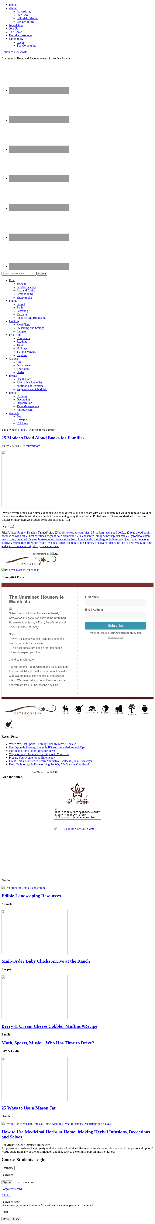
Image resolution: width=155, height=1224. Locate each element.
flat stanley (122, 536)
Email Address (94, 609)
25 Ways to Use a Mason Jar (29, 1108)
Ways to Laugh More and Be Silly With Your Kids (39, 754)
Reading (32, 532)
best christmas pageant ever (45, 536)
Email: (6, 1211)
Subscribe (115, 625)
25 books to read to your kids (72, 532)
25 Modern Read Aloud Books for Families (43, 437)
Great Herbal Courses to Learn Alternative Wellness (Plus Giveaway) (50, 761)
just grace (130, 539)
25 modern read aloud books (108, 532)
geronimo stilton (140, 536)
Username (8, 1167)
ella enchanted (85, 536)
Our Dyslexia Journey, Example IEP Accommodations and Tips (47, 747)
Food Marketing (39, 554)
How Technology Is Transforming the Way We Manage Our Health (49, 764)
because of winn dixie (15, 536)
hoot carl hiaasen (27, 539)
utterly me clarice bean (46, 546)
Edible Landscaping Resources (31, 895)
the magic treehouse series (49, 542)
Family (21, 532)
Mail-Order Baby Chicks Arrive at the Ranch (46, 961)
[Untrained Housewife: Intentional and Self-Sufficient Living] (77, 805)
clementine (69, 536)
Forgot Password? (12, 1188)
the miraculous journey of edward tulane (91, 542)
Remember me (26, 1182)
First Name (92, 597)
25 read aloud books (138, 532)
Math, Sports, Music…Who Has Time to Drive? (48, 1042)
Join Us (6, 1195)
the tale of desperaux (128, 542)
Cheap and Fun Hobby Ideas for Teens (32, 750)
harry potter (8, 539)
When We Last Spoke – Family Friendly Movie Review (42, 744)
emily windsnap (105, 536)
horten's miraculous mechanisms (57, 539)
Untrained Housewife (14, 52)
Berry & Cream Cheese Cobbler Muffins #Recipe (49, 1026)
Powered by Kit (115, 637)
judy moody (116, 539)
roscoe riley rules (23, 542)
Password (7, 1174)
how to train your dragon (93, 539)
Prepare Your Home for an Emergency (32, 757)
